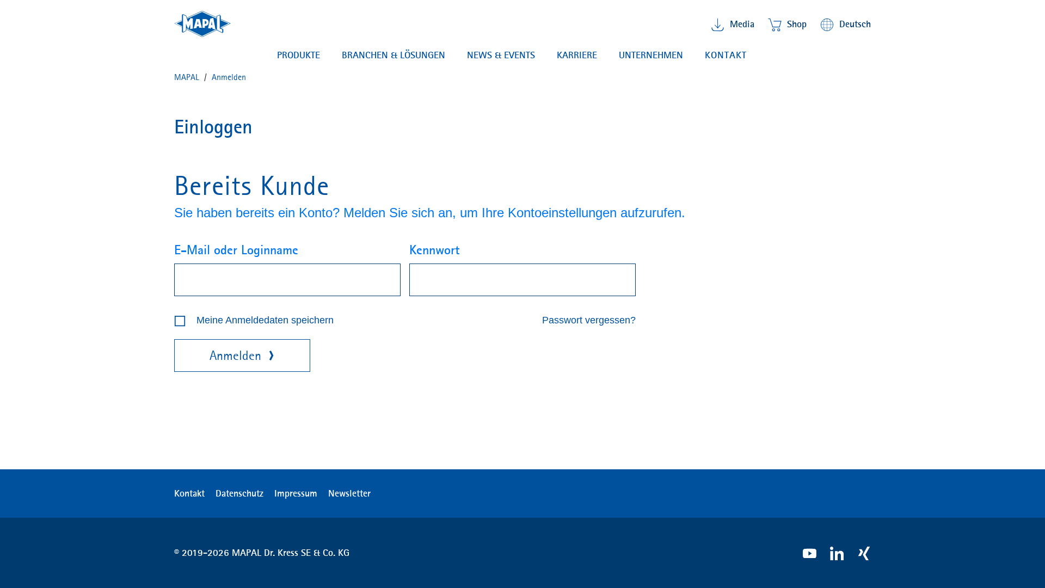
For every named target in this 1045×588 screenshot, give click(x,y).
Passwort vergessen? (589, 320)
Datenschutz (239, 493)
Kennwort (434, 250)
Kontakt (726, 55)
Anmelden (235, 355)
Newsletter (349, 493)
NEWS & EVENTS (501, 55)
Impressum (295, 493)
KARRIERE (577, 55)
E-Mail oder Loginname (236, 250)
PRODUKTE (298, 55)
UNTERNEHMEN (651, 55)
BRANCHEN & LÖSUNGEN (393, 55)
